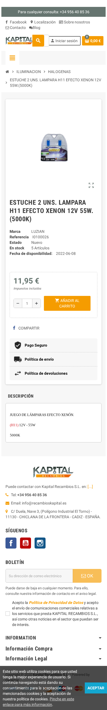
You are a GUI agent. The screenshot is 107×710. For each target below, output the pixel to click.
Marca (15, 231)
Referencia (19, 237)
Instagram (40, 543)
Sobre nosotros (76, 22)
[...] (90, 486)
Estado (16, 242)
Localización (43, 22)
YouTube (25, 543)
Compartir (29, 328)
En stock (17, 248)
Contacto (17, 27)
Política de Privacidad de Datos (56, 602)
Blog (36, 27)
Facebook (18, 22)
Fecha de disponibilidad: (31, 253)
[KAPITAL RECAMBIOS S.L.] (19, 40)
